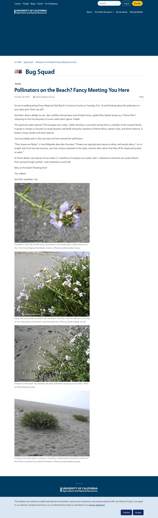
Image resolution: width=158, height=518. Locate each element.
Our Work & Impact (103, 12)
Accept (138, 512)
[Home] (30, 12)
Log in (126, 3)
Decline (126, 512)
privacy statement (97, 505)
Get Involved (121, 12)
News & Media (136, 12)
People (26, 3)
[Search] (119, 3)
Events (40, 3)
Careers (17, 3)
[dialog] (79, 507)
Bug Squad (28, 62)
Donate (137, 3)
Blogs (33, 3)
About (89, 12)
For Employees (51, 3)
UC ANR (17, 62)
